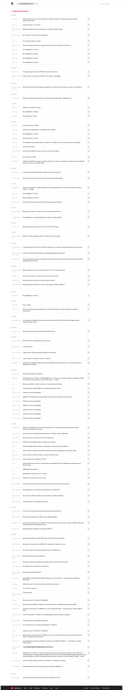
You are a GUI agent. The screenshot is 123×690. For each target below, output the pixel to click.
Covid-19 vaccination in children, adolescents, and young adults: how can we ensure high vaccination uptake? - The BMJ (52, 188)
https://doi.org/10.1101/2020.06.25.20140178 (35, 501)
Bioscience (37, 688)
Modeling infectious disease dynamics (34, 556)
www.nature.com (16, 280)
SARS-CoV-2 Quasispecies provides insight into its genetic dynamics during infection (47, 397)
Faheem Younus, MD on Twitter (32, 107)
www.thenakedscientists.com (17, 573)
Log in (102, 3)
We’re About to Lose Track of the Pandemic (35, 35)
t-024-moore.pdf (27, 592)
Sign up (107, 3)
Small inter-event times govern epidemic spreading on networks (41, 584)
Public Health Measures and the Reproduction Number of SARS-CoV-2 (43, 666)
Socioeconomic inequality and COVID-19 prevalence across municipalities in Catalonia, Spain (49, 450)
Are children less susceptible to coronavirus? (36, 566)
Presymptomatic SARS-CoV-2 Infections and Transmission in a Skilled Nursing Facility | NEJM (49, 604)
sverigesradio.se (16, 217)
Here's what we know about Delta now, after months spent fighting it (42, 202)
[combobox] (51, 4)
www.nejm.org (16, 604)
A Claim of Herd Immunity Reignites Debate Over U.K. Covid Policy (42, 172)
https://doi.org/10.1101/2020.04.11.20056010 (35, 631)
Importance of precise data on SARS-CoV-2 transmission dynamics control (44, 544)
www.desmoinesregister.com (17, 88)
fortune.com (15, 72)
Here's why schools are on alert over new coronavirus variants (40, 276)
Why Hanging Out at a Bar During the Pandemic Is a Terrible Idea (41, 490)
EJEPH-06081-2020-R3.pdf (30, 469)
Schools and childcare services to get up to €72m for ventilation (41, 151)
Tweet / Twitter (27, 305)
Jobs (51, 688)
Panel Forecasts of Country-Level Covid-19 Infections (38, 438)
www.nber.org (15, 374)
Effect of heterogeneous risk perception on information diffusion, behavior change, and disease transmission (50, 310)
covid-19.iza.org (16, 392)
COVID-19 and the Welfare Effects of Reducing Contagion (39, 442)
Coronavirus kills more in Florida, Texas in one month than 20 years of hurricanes (46, 484)
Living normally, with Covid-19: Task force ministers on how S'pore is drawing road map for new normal (52, 247)
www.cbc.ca (15, 142)
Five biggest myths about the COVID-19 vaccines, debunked (40, 72)
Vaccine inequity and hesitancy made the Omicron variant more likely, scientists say (47, 45)
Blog (30, 688)
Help (56, 688)
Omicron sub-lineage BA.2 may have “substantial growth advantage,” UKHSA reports (47, 98)
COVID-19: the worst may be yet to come (34, 478)
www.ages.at (15, 529)
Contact (86, 688)
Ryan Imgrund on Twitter (30, 116)
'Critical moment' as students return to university (37, 358)
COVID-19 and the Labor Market (32, 392)
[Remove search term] (33, 4)
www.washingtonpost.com (16, 271)
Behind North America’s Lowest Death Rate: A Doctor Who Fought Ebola (43, 538)
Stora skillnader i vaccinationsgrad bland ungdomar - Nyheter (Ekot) (42, 217)
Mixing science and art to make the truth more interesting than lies (42, 211)
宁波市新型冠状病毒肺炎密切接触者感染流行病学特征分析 (38, 647)
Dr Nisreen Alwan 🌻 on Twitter (31, 25)
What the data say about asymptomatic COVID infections (39, 331)
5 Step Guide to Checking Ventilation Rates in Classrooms (39, 352)
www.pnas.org (16, 259)
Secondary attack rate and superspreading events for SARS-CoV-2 (42, 550)
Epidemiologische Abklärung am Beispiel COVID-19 (37, 529)
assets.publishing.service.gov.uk (17, 254)
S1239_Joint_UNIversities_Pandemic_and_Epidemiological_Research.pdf (44, 253)
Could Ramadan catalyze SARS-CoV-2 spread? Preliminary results (41, 388)
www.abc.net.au (16, 202)
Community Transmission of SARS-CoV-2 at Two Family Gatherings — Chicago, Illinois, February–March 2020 (52, 609)
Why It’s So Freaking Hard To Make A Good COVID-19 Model (40, 517)
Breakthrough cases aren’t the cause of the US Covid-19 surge (41, 227)
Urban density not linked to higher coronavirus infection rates (40, 455)
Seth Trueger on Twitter (29, 157)
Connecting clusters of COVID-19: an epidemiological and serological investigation (46, 614)
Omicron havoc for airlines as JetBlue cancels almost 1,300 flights (42, 76)
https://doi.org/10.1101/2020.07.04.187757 (34, 459)
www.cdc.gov (15, 578)
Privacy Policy (105, 688)
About (25, 688)
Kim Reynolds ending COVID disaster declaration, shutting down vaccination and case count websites (52, 87)
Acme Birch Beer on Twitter (30, 138)
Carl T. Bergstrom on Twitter (31, 125)
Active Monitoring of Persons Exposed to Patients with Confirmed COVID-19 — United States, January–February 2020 (52, 641)
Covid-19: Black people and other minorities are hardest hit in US (41, 677)
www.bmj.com (16, 19)
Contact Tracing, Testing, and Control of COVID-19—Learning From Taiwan (44, 660)
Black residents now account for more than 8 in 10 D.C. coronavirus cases (44, 270)
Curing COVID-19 (27, 346)
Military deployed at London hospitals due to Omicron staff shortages (43, 29)
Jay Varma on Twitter (29, 147)
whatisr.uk (15, 588)
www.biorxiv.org (16, 397)
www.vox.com (15, 227)
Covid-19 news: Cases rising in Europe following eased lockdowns (42, 511)
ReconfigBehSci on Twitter (30, 49)
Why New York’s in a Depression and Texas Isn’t (36, 340)
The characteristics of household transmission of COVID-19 (40, 625)
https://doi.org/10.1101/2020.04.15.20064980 (35, 600)
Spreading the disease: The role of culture (35, 473)
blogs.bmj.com (16, 187)
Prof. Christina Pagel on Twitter (32, 41)
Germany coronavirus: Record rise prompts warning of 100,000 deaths (43, 178)
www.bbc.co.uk (16, 178)
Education (45, 688)
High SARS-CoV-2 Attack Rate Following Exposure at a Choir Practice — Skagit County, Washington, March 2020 (51, 579)
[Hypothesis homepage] (13, 4)
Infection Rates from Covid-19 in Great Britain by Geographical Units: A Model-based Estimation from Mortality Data (52, 464)
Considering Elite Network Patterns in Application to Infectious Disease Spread (45, 446)
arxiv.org (14, 562)
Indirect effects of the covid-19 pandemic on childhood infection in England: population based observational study (50, 19)
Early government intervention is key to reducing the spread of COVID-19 (44, 284)
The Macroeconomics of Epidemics (33, 374)
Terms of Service (95, 688)
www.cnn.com (16, 45)
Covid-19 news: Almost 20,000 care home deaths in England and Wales (43, 495)
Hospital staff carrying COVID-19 (32, 572)
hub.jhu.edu (15, 455)
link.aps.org (15, 309)
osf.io (13, 384)
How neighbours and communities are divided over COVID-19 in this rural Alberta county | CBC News (51, 142)
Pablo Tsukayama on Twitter (31, 198)
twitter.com (15, 25)
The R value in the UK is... (30, 588)
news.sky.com (16, 161)
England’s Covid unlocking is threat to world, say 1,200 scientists (41, 236)
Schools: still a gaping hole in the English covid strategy (39, 129)
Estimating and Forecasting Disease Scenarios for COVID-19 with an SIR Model (45, 433)
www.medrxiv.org (16, 501)
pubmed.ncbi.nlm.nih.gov (16, 647)
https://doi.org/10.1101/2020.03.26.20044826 (35, 620)
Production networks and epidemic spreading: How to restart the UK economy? (45, 562)
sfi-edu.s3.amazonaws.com (17, 594)
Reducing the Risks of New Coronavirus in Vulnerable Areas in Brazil (42, 384)
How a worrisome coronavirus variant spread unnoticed (39, 280)
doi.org (14, 600)
